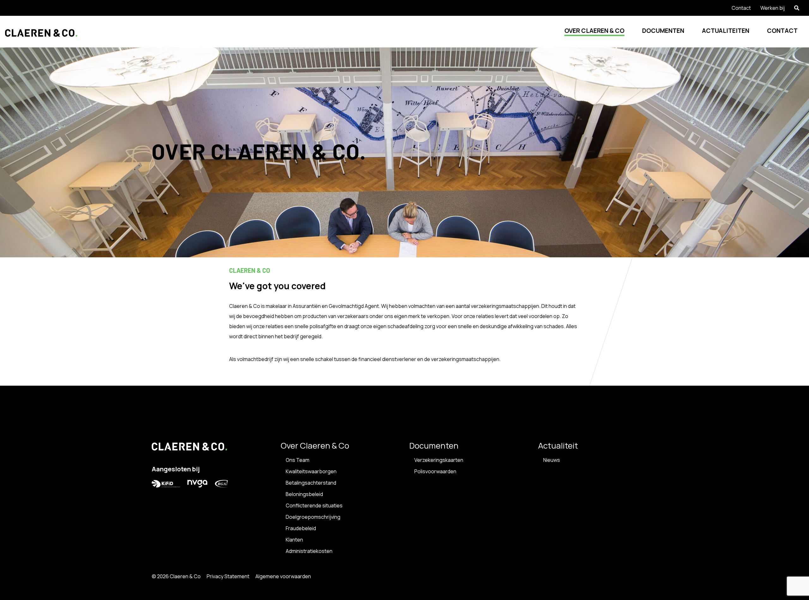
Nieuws (551, 459)
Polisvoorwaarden (435, 471)
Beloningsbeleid (304, 494)
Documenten (663, 31)
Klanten (294, 539)
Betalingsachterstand (311, 482)
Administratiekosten (309, 551)
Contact (782, 31)
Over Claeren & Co (594, 31)
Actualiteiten (725, 31)
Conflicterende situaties (314, 505)
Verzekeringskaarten (438, 459)
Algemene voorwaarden (283, 576)
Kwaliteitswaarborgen (311, 471)
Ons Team (297, 459)
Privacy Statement (228, 576)
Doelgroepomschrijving (313, 516)
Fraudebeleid (301, 528)
